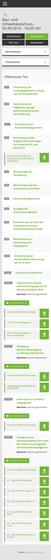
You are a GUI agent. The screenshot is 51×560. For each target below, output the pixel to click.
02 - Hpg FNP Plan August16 (20, 491)
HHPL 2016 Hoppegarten (19, 322)
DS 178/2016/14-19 (18, 416)
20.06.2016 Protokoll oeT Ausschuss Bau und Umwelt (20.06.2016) (20, 158)
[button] (44, 157)
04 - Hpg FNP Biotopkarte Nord (19, 513)
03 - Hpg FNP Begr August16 (20, 501)
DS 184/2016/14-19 (18, 460)
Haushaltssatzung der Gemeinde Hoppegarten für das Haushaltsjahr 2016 (32, 286)
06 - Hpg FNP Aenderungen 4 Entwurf (21, 536)
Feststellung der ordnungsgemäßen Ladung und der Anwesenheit (28, 90)
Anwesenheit (37, 42)
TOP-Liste (13, 42)
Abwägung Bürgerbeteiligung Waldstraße (21, 387)
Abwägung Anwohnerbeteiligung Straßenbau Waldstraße (30, 350)
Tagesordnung (37, 36)
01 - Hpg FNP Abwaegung (19, 480)
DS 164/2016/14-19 (18, 366)
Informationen (14, 36)
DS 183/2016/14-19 (18, 303)
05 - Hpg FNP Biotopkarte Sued (19, 524)
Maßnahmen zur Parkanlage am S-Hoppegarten (23, 242)
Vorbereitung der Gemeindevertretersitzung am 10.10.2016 (29, 259)
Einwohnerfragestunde (26, 198)
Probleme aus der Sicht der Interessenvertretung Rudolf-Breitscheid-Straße (28, 226)
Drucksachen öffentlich (28, 272)
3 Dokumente (12, 62)
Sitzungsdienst (35, 552)
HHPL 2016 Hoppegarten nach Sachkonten (19, 334)
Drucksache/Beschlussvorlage (21, 312)
